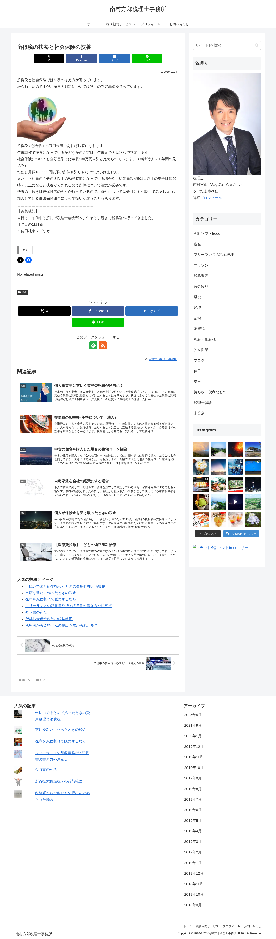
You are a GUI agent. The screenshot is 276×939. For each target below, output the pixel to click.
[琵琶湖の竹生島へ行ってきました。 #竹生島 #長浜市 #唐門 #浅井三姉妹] (218, 502)
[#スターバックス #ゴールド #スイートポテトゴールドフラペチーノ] (201, 467)
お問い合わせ (252, 926)
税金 (24, 292)
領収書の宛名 (36, 612)
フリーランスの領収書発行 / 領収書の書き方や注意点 (68, 606)
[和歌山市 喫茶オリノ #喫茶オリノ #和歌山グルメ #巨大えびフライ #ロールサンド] (201, 484)
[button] (256, 45)
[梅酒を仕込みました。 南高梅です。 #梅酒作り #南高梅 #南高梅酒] (218, 519)
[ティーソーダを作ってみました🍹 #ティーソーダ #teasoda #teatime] (235, 519)
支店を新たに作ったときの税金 (50, 593)
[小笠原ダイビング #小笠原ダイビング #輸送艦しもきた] (235, 467)
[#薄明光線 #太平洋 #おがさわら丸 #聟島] (218, 467)
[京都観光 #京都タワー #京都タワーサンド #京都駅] (253, 484)
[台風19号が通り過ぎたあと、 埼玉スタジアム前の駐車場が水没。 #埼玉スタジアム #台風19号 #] (253, 449)
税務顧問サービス (207, 926)
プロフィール (211, 198)
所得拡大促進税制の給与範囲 (49, 619)
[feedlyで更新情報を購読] (93, 345)
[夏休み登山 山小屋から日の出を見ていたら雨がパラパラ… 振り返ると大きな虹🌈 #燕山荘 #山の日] (201, 449)
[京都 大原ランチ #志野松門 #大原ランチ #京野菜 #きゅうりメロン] (218, 484)
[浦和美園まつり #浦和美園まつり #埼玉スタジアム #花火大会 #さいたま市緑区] (235, 449)
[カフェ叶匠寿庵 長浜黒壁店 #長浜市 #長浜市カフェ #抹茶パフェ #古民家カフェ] (201, 502)
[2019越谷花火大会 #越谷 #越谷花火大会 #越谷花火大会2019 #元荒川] (235, 502)
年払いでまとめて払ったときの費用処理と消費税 (65, 586)
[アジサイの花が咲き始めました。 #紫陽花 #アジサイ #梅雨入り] (253, 519)
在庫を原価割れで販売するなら (50, 599)
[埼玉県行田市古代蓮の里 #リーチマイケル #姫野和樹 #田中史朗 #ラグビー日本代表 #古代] (253, 502)
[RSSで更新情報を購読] (103, 345)
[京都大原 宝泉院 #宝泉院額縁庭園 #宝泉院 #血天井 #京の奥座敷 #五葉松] (235, 484)
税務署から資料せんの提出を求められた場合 (61, 625)
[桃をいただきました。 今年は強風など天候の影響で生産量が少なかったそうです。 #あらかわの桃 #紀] (201, 519)
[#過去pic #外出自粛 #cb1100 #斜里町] (218, 449)
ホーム (187, 926)
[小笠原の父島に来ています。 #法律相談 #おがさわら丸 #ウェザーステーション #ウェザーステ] (253, 467)
